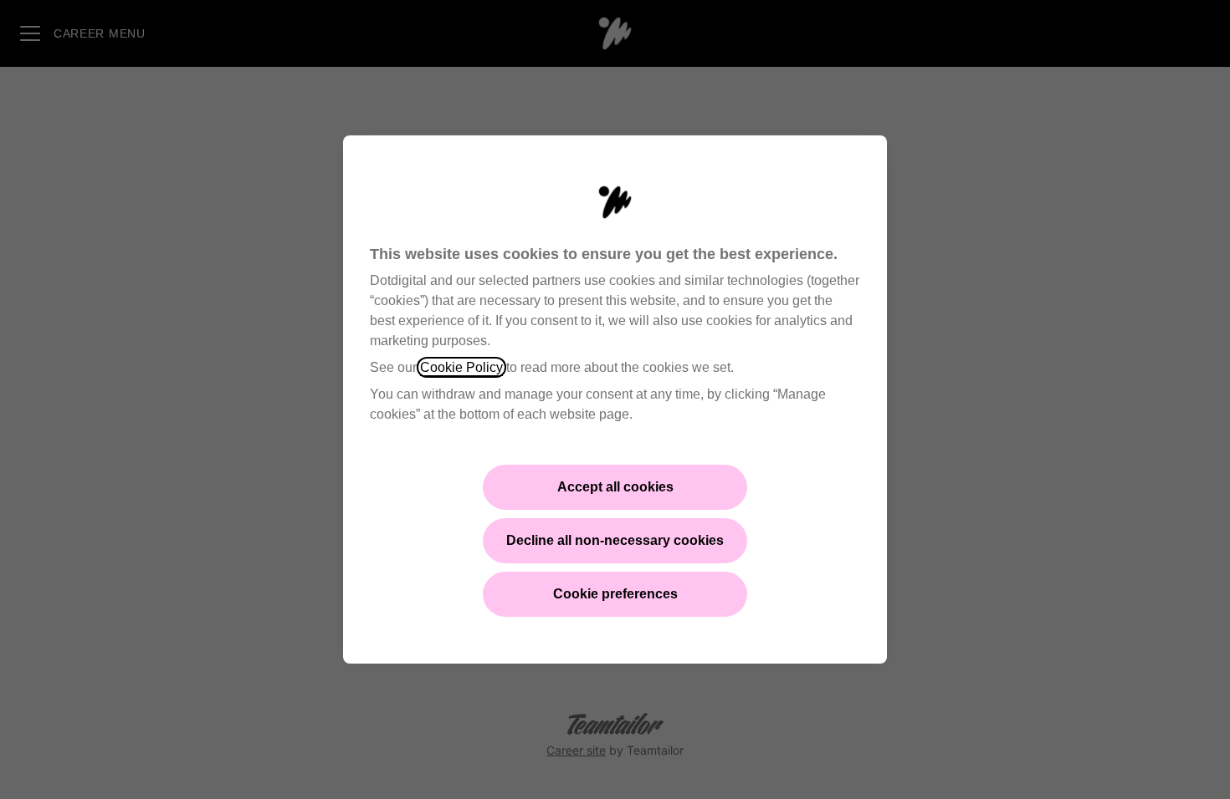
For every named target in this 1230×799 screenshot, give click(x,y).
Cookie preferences (615, 594)
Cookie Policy (461, 367)
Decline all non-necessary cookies (615, 540)
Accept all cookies (615, 487)
